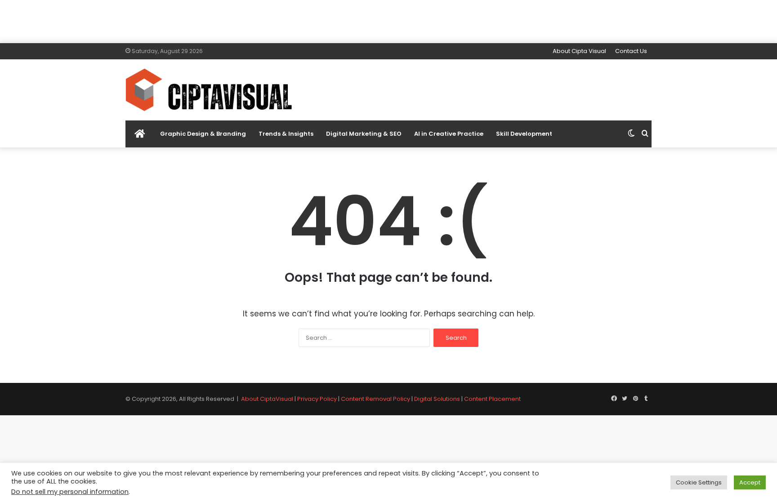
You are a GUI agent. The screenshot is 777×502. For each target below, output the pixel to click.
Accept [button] (749, 482)
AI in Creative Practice (448, 133)
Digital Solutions (437, 399)
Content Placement (492, 399)
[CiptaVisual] (208, 89)
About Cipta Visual (579, 51)
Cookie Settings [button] (699, 482)
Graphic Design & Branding (203, 133)
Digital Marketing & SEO (364, 133)
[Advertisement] (388, 20)
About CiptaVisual (267, 399)
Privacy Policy (317, 399)
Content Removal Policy (375, 399)
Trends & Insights (286, 133)
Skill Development (524, 133)
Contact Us (631, 51)
